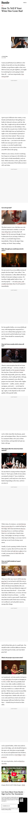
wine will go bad (6, 232)
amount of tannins (19, 370)
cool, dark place (6, 679)
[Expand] (20, 799)
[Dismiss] (25, 799)
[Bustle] (5, 2)
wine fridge (18, 755)
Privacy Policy (8, 809)
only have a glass (18, 551)
